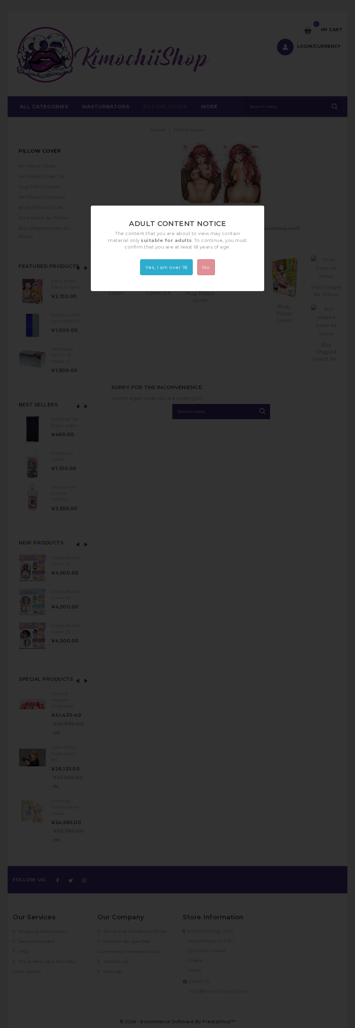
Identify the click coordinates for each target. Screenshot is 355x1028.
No (206, 267)
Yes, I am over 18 (166, 267)
